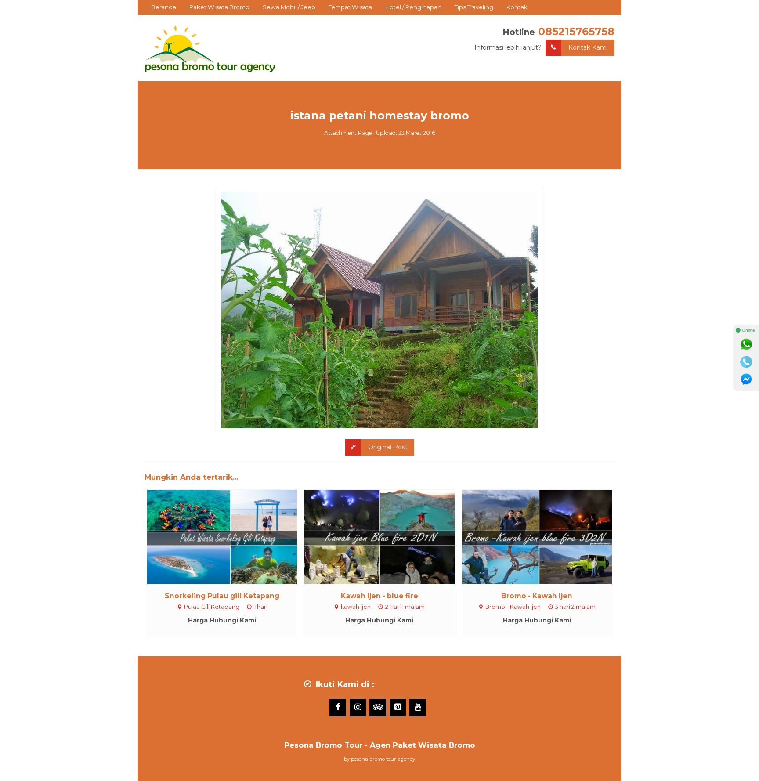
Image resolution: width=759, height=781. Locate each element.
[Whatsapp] (746, 344)
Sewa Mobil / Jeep (289, 7)
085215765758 (576, 31)
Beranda (163, 7)
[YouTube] (417, 707)
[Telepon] (746, 362)
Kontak (517, 7)
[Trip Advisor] (377, 707)
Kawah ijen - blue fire (379, 596)
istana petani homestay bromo (379, 115)
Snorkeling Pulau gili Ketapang (222, 596)
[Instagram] (358, 707)
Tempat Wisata (350, 7)
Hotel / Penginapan (413, 7)
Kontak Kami (588, 47)
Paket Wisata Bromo (219, 7)
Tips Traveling (474, 7)
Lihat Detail (230, 536)
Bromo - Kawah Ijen (536, 596)
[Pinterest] (398, 707)
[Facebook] (337, 707)
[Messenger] (746, 379)
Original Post (388, 447)
